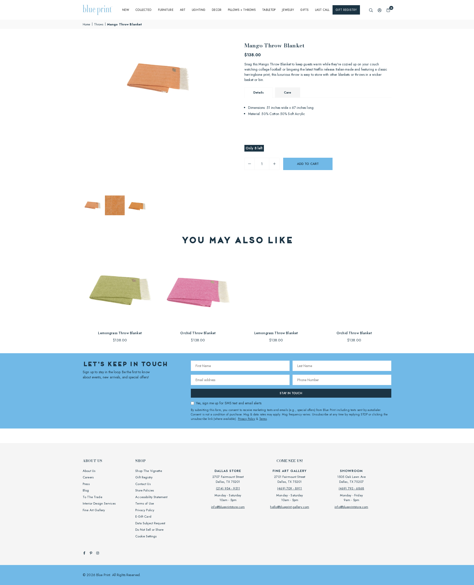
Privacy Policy (246, 419)
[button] (388, 10)
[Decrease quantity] (250, 164)
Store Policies (144, 490)
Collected (143, 10)
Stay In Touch (291, 393)
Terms (263, 419)
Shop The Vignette (148, 470)
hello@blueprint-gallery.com (289, 507)
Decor (216, 10)
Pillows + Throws (242, 10)
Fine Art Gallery (94, 510)
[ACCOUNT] (379, 10)
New (125, 10)
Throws (98, 24)
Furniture (166, 10)
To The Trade (92, 497)
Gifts (304, 10)
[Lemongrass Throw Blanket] (120, 290)
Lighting (198, 10)
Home (86, 24)
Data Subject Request (150, 523)
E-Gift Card (143, 516)
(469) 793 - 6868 (351, 488)
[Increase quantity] (274, 164)
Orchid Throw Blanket (198, 333)
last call (322, 10)
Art (182, 10)
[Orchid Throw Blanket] (198, 290)
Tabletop (269, 10)
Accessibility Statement (151, 497)
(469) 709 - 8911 (289, 488)
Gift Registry (346, 10)
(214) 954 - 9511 (228, 488)
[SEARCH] (371, 10)
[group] (158, 78)
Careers (88, 477)
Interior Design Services (99, 503)
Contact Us (142, 484)
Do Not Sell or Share (149, 529)
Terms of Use (144, 503)
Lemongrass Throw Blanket (119, 333)
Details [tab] (258, 92)
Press (86, 484)
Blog (86, 490)
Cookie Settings (146, 536)
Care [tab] (287, 92)
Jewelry (288, 10)
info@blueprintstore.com (228, 507)
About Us (89, 470)
